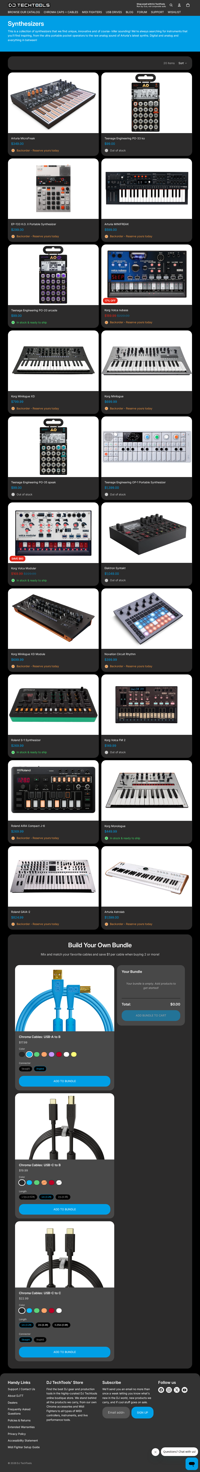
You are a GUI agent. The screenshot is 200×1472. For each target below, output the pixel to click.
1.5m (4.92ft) (28, 1197)
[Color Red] (59, 1054)
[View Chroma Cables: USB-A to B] (64, 998)
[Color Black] (22, 1054)
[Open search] (171, 5)
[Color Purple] (51, 1054)
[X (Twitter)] (177, 1390)
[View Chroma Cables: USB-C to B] (64, 1126)
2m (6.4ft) (63, 1197)
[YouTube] (185, 1390)
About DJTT (15, 1395)
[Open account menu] (179, 5)
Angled (40, 1068)
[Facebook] (161, 1390)
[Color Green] (37, 1054)
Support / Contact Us (21, 1389)
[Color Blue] (29, 1054)
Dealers (12, 1402)
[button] (183, 63)
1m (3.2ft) (46, 1197)
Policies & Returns (19, 1420)
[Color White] (66, 1054)
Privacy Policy (17, 1433)
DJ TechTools (24, 1463)
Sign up (142, 1412)
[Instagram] (169, 1390)
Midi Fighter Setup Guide (24, 1447)
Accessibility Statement (23, 1440)
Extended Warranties (21, 1427)
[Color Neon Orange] (44, 1054)
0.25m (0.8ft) (61, 1325)
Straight (25, 1068)
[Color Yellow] (74, 1054)
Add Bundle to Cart (151, 1015)
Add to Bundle (65, 1081)
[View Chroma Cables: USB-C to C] (64, 1254)
